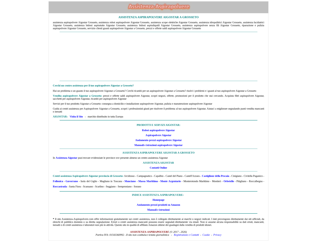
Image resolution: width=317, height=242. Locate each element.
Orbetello (229, 181)
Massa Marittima (148, 181)
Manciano (130, 181)
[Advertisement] (158, 56)
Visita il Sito (76, 116)
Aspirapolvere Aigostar (158, 135)
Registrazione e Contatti (186, 234)
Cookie (206, 234)
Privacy (217, 234)
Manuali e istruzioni (158, 209)
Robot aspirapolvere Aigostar (158, 130)
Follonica (58, 181)
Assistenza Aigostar (66, 157)
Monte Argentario (170, 181)
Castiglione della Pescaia (215, 176)
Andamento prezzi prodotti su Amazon (158, 204)
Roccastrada (60, 186)
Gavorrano (72, 181)
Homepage (158, 199)
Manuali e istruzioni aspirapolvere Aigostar (158, 145)
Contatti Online (158, 167)
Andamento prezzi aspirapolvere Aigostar (158, 140)
